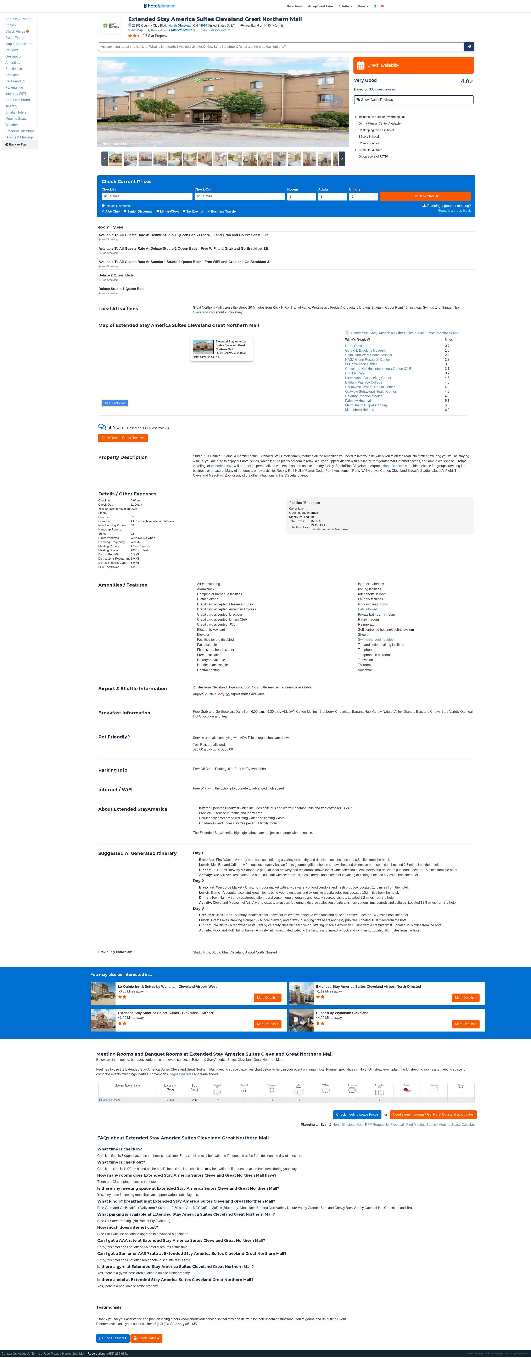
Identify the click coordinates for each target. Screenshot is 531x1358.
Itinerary (11, 106)
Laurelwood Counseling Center (368, 378)
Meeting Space (16, 118)
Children (356, 189)
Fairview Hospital (358, 400)
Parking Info (14, 87)
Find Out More (114, 1338)
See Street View (115, 403)
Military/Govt (169, 211)
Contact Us (9, 1353)
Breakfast (12, 75)
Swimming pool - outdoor (376, 639)
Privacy (56, 1353)
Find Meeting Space (421, 1124)
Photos (10, 25)
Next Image (336, 102)
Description (13, 56)
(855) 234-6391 (117, 1353)
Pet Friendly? (15, 81)
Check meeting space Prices (357, 1114)
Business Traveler (224, 211)
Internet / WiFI (15, 93)
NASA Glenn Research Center (367, 359)
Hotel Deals (295, 6)
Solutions (345, 6)
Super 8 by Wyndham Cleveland (342, 1013)
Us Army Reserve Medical (364, 396)
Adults (323, 189)
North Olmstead (179, 25)
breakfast (254, 860)
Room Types (14, 37)
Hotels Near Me (73, 1353)
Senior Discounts (139, 211)
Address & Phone (18, 19)
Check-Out (203, 189)
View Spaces (141, 546)
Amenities (12, 62)
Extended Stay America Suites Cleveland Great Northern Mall (405, 333)
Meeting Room (111, 1099)
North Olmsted (355, 346)
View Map (135, 30)
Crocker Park (354, 373)
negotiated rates (181, 1074)
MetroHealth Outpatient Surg (366, 405)
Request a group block (454, 210)
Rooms (293, 189)
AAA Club (112, 211)
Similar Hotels (15, 112)
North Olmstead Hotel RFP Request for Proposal (368, 1124)
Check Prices (15, 31)
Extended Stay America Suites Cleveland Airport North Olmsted (368, 986)
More (361, 6)
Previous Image (110, 102)
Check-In (109, 189)
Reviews (11, 50)
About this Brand (17, 100)
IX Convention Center (361, 364)
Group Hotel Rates (320, 6)
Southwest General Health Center (370, 387)
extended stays (222, 466)
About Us (24, 1353)
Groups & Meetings (19, 137)
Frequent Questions (19, 131)
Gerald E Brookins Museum (365, 350)
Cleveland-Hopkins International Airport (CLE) (379, 368)
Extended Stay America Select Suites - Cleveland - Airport (165, 1013)
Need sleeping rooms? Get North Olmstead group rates (433, 1114)
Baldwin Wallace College (363, 382)
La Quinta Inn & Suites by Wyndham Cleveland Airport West (167, 986)
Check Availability (425, 196)
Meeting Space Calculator (457, 1124)
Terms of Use (41, 1353)
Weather (11, 125)
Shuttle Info (13, 69)
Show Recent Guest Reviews (123, 438)
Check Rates (146, 1338)
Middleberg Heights (359, 410)
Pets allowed (367, 609)
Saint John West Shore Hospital (368, 355)
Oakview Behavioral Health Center (370, 391)
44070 (203, 25)
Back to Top (17, 144)
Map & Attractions (18, 44)
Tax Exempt (194, 211)
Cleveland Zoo (204, 312)
